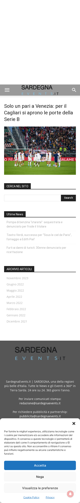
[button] (74, 423)
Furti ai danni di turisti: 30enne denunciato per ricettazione (36, 250)
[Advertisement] (40, 42)
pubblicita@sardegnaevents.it (40, 416)
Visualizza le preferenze (40, 488)
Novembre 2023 (17, 278)
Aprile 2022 (14, 297)
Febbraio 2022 (16, 309)
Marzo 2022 (15, 303)
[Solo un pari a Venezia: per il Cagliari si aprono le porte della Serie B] (40, 173)
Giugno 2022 (15, 284)
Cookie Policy (31, 497)
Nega (40, 477)
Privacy (50, 497)
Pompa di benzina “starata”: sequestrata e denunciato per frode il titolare (35, 224)
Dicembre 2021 (17, 321)
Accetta (40, 465)
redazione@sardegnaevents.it (40, 403)
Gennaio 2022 (16, 315)
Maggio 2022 (15, 290)
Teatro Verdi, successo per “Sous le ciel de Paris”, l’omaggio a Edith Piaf (39, 237)
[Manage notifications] (70, 494)
